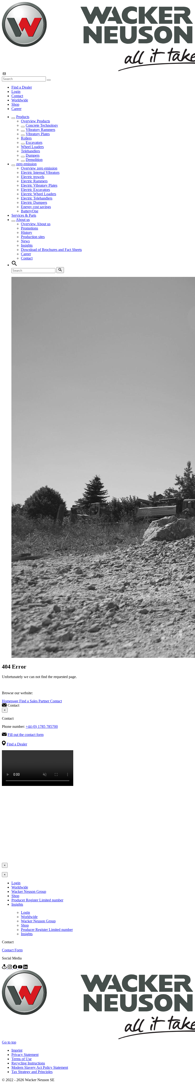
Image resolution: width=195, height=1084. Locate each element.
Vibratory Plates (38, 134)
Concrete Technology (42, 125)
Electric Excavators (35, 190)
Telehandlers (30, 151)
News (25, 241)
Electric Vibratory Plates (39, 185)
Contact (17, 96)
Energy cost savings (36, 207)
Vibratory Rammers (40, 130)
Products (22, 117)
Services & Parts (23, 215)
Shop (15, 104)
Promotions (29, 228)
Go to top (9, 1042)
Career (16, 109)
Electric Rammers (34, 181)
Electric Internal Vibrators (40, 172)
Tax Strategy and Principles (32, 1072)
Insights (27, 245)
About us (23, 220)
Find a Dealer (21, 87)
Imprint (16, 1050)
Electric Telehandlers (36, 198)
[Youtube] (20, 968)
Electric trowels (32, 177)
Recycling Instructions (28, 1063)
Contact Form (12, 950)
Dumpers (32, 155)
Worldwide (19, 100)
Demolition (34, 160)
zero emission (26, 164)
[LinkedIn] (25, 968)
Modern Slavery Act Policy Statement (39, 1067)
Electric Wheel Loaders (38, 194)
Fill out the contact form (26, 735)
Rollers (26, 138)
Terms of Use (21, 1059)
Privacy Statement (25, 1055)
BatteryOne (29, 211)
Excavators (34, 142)
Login (15, 92)
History (26, 232)
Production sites (33, 237)
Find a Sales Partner (34, 701)
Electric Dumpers (34, 202)
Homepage (10, 701)
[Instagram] (10, 968)
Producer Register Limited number (37, 900)
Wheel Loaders (32, 147)
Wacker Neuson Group (28, 891)
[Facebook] (15, 968)
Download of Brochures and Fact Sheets (51, 250)
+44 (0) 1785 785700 (42, 726)
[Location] (5, 968)
